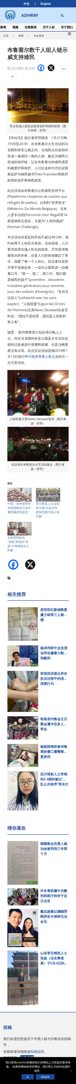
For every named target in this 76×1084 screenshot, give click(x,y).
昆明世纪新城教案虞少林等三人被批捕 (53, 614)
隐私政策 (45, 1077)
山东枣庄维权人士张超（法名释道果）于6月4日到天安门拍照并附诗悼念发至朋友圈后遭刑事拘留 (54, 958)
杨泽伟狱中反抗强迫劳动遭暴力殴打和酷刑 (53, 653)
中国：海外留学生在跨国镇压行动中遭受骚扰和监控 (19, 508)
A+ (64, 69)
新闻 (21, 35)
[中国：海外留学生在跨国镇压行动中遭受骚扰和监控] (19, 495)
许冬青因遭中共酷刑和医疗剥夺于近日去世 (53, 895)
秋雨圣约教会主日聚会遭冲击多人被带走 (53, 724)
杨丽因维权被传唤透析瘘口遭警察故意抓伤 (53, 751)
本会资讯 (39, 35)
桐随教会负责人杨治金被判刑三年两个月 (53, 848)
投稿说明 (37, 1051)
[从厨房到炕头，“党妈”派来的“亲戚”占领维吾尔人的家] (19, 529)
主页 (5, 35)
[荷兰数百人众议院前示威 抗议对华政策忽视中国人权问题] (48, 495)
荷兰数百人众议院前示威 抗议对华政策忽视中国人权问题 (48, 510)
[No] (71, 1070)
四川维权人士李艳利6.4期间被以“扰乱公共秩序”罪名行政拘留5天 (54, 779)
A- (12, 76)
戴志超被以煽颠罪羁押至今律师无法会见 (53, 916)
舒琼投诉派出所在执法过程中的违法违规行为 (53, 678)
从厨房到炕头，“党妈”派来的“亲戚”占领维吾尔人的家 (18, 543)
